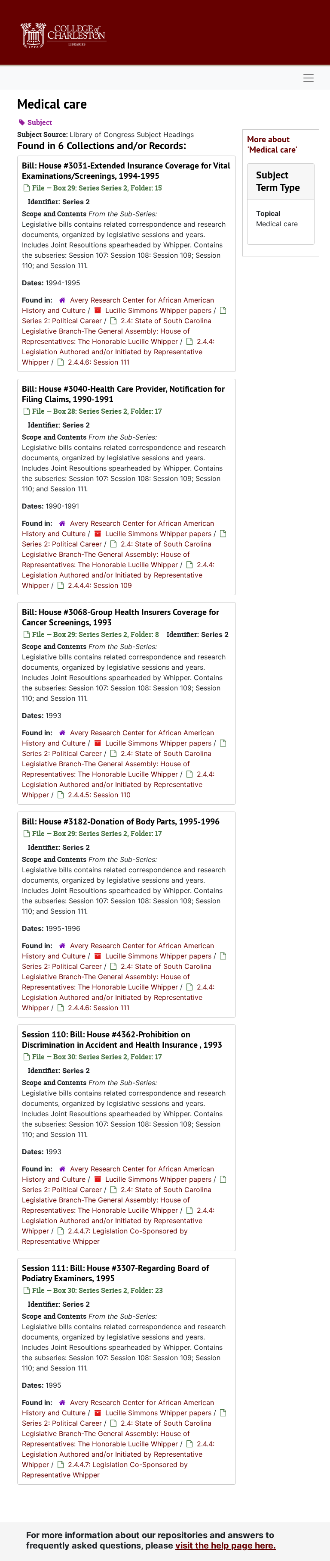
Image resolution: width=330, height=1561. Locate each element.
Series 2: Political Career (62, 320)
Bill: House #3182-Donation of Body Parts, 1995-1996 (121, 821)
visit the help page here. (225, 1545)
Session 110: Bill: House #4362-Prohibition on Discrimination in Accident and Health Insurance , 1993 (122, 1039)
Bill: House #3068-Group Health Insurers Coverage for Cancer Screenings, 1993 (120, 617)
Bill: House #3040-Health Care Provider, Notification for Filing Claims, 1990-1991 (123, 394)
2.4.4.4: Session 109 (100, 585)
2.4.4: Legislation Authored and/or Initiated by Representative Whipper (118, 351)
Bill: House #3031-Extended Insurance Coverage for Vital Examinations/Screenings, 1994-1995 (126, 170)
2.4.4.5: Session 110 (99, 794)
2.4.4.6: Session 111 (98, 362)
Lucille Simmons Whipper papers (158, 310)
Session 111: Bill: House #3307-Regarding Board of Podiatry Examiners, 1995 (115, 1273)
